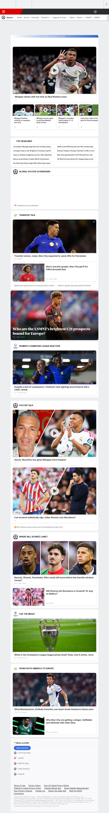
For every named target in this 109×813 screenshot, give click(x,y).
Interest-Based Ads (52, 788)
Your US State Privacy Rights (56, 785)
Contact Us (40, 791)
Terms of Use (19, 785)
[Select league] (8, 4)
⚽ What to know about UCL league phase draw (75, 159)
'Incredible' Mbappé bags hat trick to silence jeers (32, 147)
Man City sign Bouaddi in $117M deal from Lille (75, 155)
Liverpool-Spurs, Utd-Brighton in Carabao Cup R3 (32, 151)
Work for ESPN (75, 791)
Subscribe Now (22, 748)
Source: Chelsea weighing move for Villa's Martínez (32, 155)
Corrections (19, 793)
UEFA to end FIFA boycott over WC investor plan (75, 147)
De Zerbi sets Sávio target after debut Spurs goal (31, 163)
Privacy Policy (34, 785)
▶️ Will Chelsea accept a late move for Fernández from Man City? (38, 527)
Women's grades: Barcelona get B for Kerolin (74, 286)
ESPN (14, 12)
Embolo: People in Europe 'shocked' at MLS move (75, 151)
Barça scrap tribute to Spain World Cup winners (31, 159)
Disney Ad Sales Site (57, 791)
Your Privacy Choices (23, 791)
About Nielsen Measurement (76, 788)
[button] (100, 12)
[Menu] (3, 12)
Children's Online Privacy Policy (27, 788)
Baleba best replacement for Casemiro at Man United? (34, 286)
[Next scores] (106, 4)
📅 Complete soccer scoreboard (26, 205)
